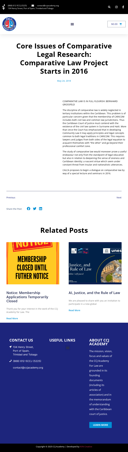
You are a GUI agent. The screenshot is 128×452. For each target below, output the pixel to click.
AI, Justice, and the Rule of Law (94, 292)
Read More (12, 318)
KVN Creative (86, 446)
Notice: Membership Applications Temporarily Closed (27, 296)
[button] (109, 7)
